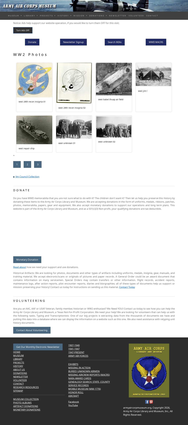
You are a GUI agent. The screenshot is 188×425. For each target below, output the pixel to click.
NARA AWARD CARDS (79, 378)
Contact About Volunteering (31, 330)
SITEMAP (18, 390)
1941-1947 (74, 348)
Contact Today (127, 287)
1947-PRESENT (76, 352)
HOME (16, 352)
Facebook (73, 401)
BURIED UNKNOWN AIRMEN (84, 371)
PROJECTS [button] (47, 16)
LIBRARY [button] (30, 16)
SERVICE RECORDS (78, 385)
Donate (32, 42)
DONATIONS (20, 373)
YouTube (73, 405)
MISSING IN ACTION (79, 367)
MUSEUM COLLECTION (26, 399)
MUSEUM (18, 355)
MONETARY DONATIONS (26, 409)
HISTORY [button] (64, 16)
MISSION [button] (80, 16)
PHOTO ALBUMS (22, 402)
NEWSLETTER (117, 16)
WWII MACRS (156, 42)
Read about (19, 267)
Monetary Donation (27, 259)
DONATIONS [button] (97, 16)
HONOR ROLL (75, 392)
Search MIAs (115, 42)
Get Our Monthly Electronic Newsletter (37, 347)
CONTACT (152, 16)
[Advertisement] (94, 233)
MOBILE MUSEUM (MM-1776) (84, 389)
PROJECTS (18, 362)
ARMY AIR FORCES (78, 356)
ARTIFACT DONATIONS (25, 406)
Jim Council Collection (27, 176)
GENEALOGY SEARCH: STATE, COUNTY (89, 381)
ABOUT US (19, 369)
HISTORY (18, 366)
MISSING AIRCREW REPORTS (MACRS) (89, 374)
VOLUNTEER (136, 16)
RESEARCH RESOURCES (26, 387)
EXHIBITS (73, 364)
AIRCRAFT (73, 396)
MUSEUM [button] (14, 16)
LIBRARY (17, 359)
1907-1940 (74, 345)
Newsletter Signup (73, 42)
